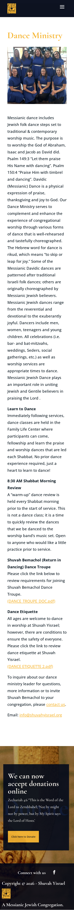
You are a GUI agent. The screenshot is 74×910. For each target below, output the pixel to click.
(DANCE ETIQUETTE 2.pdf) (30, 666)
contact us (55, 704)
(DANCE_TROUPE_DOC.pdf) (31, 601)
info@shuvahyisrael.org (40, 714)
